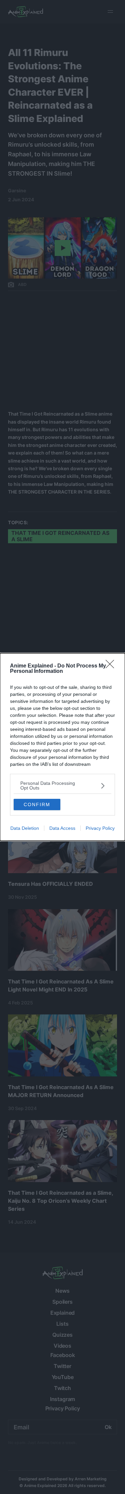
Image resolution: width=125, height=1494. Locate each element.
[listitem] (62, 785)
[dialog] (62, 747)
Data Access (62, 828)
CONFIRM (37, 804)
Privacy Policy (100, 828)
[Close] (112, 666)
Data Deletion (24, 828)
